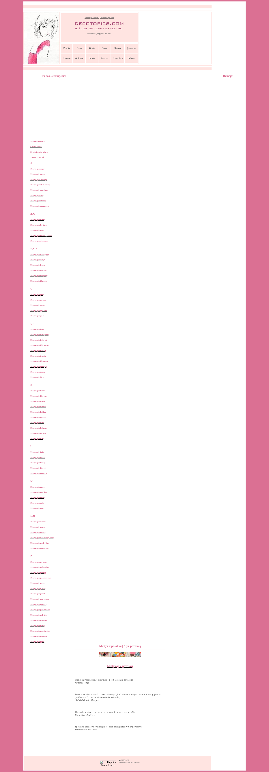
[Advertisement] (175, 38)
